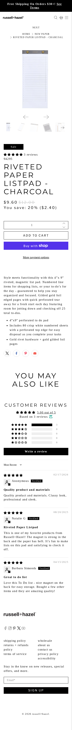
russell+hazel (40, 714)
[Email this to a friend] (34, 353)
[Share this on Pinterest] (25, 353)
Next (36, 27)
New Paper (42, 34)
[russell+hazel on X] (19, 628)
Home (26, 34)
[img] (13, 475)
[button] (14, 154)
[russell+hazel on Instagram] (10, 628)
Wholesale (45, 640)
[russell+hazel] (27, 17)
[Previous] (26, 117)
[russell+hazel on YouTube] (23, 628)
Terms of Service (15, 654)
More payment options (36, 257)
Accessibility (47, 658)
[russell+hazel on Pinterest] (14, 628)
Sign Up (36, 690)
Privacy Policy (48, 654)
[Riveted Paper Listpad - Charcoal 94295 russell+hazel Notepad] (36, 79)
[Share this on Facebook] (16, 353)
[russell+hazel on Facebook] (5, 628)
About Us (44, 645)
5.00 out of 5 (46, 412)
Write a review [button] (36, 451)
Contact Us (45, 649)
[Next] (46, 117)
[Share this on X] (7, 353)
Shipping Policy (15, 640)
